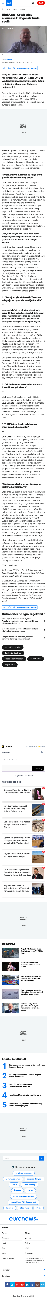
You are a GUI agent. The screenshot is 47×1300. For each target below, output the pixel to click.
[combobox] (23, 1158)
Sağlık (27, 1243)
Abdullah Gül (35, 659)
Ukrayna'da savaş (13, 1179)
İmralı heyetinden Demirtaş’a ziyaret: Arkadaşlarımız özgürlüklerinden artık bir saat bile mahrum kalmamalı (20, 621)
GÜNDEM (8, 944)
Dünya (15, 9)
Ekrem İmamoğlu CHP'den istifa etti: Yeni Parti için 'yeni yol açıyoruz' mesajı (20, 630)
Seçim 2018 (10, 665)
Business (5, 1238)
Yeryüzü (28, 1238)
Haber (8, 9)
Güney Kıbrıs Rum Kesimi (23, 1196)
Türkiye (22, 9)
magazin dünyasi (34, 1179)
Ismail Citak (8, 59)
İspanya (17, 1190)
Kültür (14, 1185)
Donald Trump (29, 1185)
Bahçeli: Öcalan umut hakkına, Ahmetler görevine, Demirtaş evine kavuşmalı (17, 638)
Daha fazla (6, 1276)
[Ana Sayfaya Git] (9, 3)
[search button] (41, 1158)
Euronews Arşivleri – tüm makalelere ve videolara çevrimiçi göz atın (34, 1260)
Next (4, 1243)
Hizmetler (6, 1270)
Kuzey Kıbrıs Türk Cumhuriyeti (23, 1202)
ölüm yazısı (25, 1208)
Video (4, 1253)
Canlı (41, 3)
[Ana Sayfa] (2, 9)
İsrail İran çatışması (24, 1173)
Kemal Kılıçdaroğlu (12, 647)
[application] (23, 39)
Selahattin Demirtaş (13, 653)
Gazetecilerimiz (8, 1258)
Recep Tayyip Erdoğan (14, 659)
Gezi (3, 1248)
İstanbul (9, 1208)
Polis (39, 1208)
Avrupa (4, 1233)
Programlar (29, 1253)
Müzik (30, 1190)
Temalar (5, 1228)
